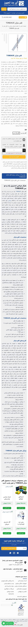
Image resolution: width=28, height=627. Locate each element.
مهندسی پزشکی (20, 168)
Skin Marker (9, 164)
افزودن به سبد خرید (14, 157)
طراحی (21, 625)
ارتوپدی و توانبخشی (22, 589)
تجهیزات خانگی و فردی (21, 583)
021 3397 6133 (18, 569)
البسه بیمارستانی (22, 581)
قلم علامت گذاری (9, 166)
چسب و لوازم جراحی (9, 583)
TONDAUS (18, 191)
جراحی (9, 200)
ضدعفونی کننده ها (22, 596)
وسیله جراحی (14, 168)
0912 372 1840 (7, 569)
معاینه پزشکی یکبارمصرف (10, 593)
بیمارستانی (22, 166)
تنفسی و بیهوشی (22, 591)
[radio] (23, 133)
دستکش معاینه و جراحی (21, 586)
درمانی (14, 166)
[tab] (14, 176)
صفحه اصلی (23, 26)
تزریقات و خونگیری (9, 589)
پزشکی (17, 166)
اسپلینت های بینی (9, 162)
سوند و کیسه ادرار (9, 586)
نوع (26, 130)
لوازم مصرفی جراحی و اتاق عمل (10, 26)
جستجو (4, 9)
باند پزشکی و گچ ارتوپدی (7, 581)
